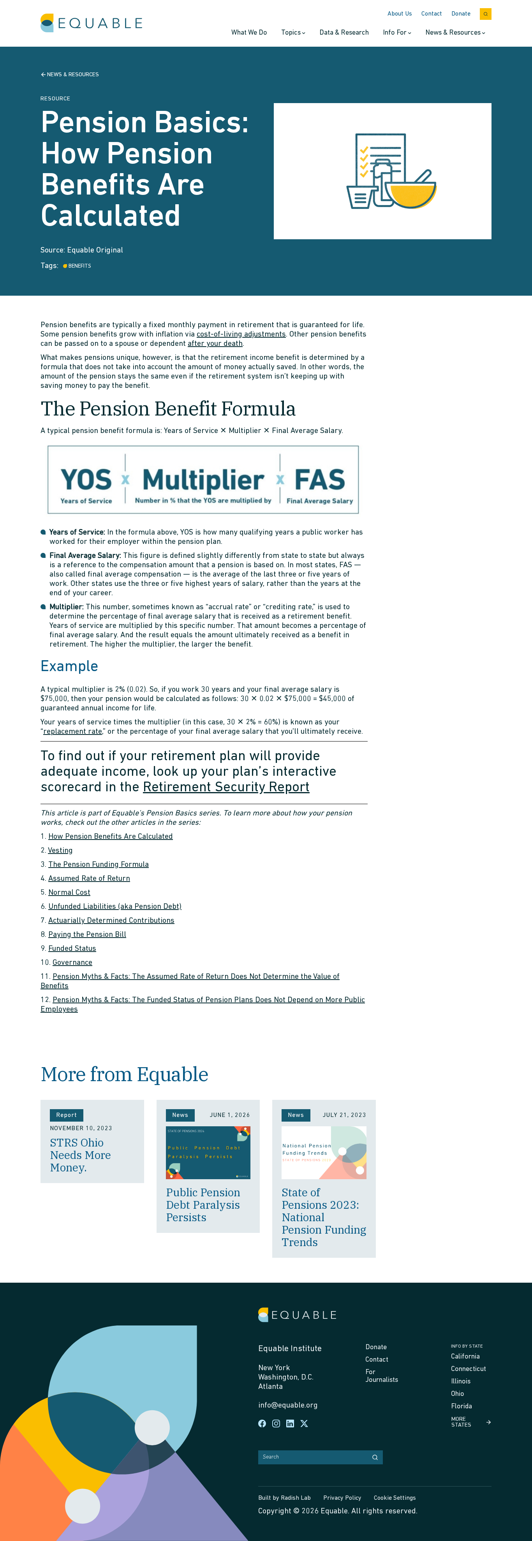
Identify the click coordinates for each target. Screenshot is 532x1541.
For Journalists (381, 1376)
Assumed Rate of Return (89, 879)
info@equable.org (288, 1406)
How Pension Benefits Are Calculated (110, 837)
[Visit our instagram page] (276, 1423)
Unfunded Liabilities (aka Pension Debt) (114, 907)
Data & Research (344, 33)
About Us (400, 14)
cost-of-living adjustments (241, 334)
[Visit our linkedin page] (290, 1423)
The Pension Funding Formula (98, 865)
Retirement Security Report (226, 788)
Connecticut (468, 1369)
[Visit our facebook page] (262, 1423)
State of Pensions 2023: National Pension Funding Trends (324, 1217)
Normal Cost (69, 893)
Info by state (467, 1346)
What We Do (249, 33)
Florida (461, 1406)
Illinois (460, 1381)
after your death (215, 344)
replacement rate (72, 732)
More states (461, 1422)
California (465, 1356)
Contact (431, 14)
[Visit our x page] (304, 1423)
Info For (395, 33)
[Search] (375, 1457)
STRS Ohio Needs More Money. (80, 1155)
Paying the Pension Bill (87, 935)
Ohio (457, 1394)
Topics (291, 33)
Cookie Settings (395, 1498)
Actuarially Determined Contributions (111, 921)
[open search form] (485, 14)
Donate (460, 14)
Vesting (60, 851)
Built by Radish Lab (284, 1498)
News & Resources (453, 33)
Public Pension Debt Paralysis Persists (203, 1204)
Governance (72, 963)
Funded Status (72, 949)
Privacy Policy (342, 1498)
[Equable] (91, 23)
